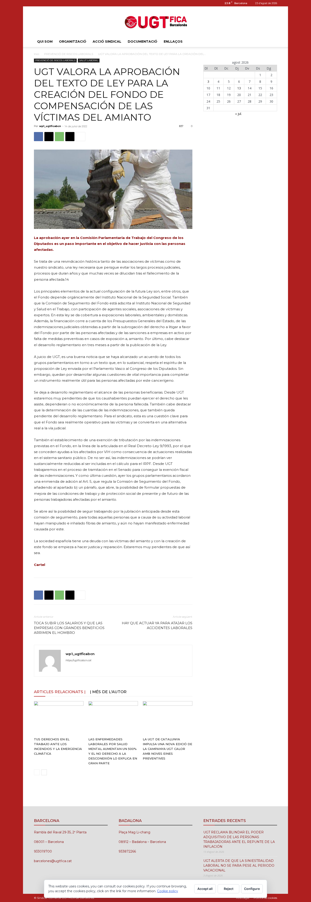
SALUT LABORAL (88, 60)
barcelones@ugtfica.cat (53, 861)
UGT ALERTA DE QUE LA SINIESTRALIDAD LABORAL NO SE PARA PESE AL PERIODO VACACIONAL (238, 865)
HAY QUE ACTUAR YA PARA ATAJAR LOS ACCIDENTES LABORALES (157, 625)
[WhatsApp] (59, 136)
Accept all (205, 889)
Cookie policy (167, 891)
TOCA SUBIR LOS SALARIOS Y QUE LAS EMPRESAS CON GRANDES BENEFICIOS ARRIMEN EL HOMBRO (69, 628)
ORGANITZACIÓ (72, 41)
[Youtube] (52, 3)
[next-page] (44, 772)
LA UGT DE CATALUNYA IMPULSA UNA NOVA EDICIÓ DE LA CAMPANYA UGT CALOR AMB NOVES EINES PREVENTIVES (167, 748)
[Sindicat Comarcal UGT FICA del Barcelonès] (155, 21)
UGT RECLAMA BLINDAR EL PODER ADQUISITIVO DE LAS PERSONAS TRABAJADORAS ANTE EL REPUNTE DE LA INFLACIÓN (239, 839)
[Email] (69, 136)
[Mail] (44, 3)
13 (239, 88)
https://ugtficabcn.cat (78, 660)
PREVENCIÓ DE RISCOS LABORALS (68, 54)
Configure (252, 889)
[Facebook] (38, 136)
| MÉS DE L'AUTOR (108, 691)
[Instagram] (37, 3)
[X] (49, 136)
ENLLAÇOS (173, 41)
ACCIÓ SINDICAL (107, 41)
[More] (80, 136)
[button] (271, 42)
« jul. (238, 113)
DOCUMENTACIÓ (142, 41)
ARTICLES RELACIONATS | (59, 691)
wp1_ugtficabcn (50, 126)
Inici (36, 54)
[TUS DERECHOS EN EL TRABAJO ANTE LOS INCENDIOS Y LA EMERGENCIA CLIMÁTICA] (59, 718)
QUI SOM (45, 41)
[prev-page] (37, 772)
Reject (228, 889)
